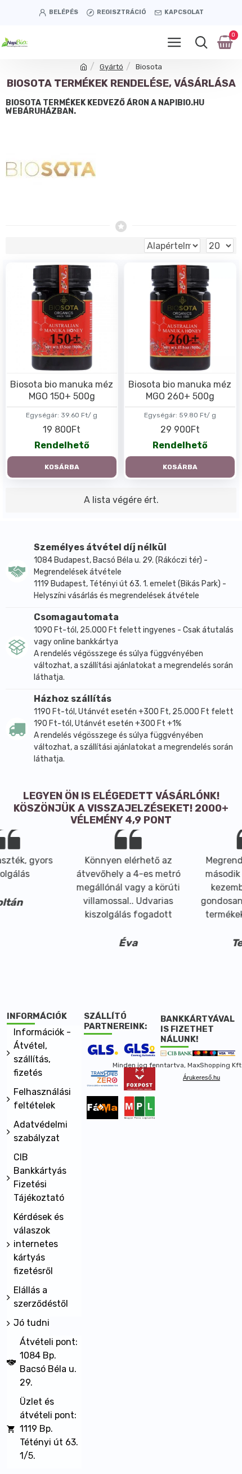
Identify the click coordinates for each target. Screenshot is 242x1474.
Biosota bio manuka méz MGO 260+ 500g (179, 390)
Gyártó (111, 67)
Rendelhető (61, 445)
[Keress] (201, 42)
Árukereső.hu (201, 1077)
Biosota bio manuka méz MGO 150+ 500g (61, 390)
